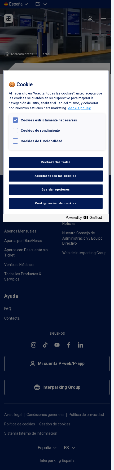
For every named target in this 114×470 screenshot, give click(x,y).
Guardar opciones (55, 189)
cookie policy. (79, 108)
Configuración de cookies (56, 203)
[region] (56, 146)
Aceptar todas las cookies (55, 176)
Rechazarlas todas (56, 162)
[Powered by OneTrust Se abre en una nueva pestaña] (86, 218)
